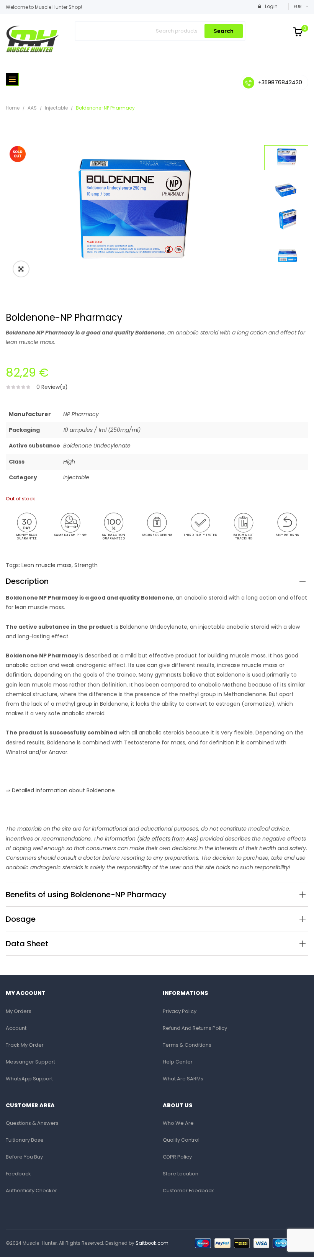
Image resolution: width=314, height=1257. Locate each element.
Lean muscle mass (46, 565)
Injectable (56, 108)
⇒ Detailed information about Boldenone (60, 790)
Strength (86, 565)
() (167, 838)
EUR (298, 6)
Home (13, 108)
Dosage (21, 919)
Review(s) (52, 387)
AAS (32, 108)
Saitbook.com (152, 1243)
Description (27, 581)
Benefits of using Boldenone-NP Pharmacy (86, 894)
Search (224, 31)
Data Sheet (27, 943)
